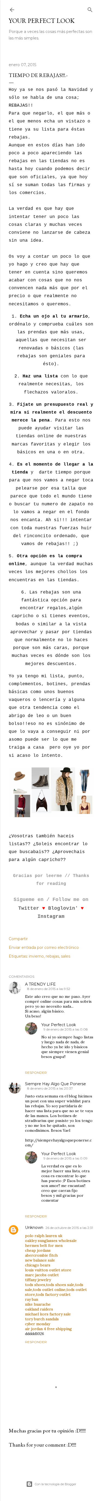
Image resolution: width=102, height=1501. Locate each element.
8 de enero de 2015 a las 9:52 (48, 989)
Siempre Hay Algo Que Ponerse (55, 1083)
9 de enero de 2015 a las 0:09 (66, 1158)
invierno (36, 956)
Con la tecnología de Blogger (55, 1484)
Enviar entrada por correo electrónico (44, 947)
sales (65, 956)
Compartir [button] (18, 938)
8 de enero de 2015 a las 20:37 (50, 1088)
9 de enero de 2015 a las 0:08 (66, 1029)
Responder (36, 1073)
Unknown (34, 1227)
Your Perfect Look (42, 20)
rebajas (52, 956)
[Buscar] (90, 8)
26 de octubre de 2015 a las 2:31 (69, 1228)
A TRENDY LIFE (40, 984)
